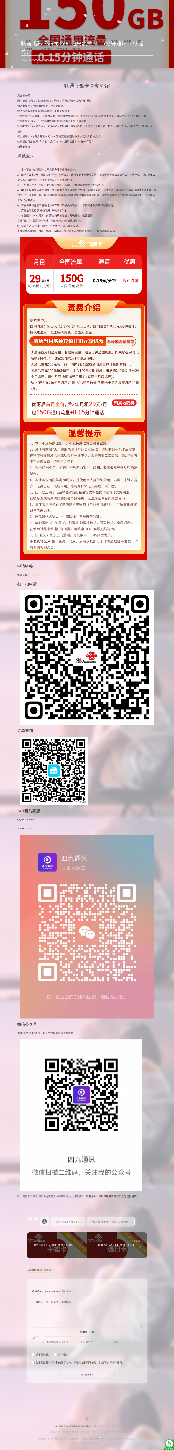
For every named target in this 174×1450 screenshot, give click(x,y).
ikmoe (24, 60)
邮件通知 (63, 1354)
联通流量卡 (124, 1222)
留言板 (76, 48)
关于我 (66, 41)
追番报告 (30, 48)
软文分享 (100, 41)
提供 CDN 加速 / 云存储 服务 (122, 1439)
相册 (139, 41)
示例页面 (62, 48)
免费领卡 (105, 1222)
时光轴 (114, 41)
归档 (77, 41)
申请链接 (35, 575)
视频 (87, 41)
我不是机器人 (43, 1354)
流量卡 (53, 41)
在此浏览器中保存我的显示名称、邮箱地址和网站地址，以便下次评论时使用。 (80, 1362)
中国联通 (95, 1222)
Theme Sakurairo (82, 1443)
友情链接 (46, 48)
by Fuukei (95, 1443)
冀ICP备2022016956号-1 (108, 1426)
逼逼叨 (40, 41)
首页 (28, 41)
